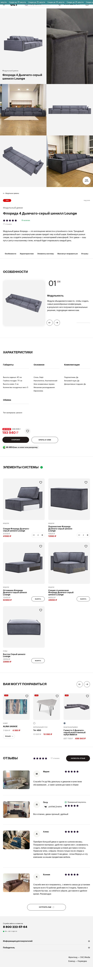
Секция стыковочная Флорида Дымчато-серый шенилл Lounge (61, 592)
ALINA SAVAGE (10, 726)
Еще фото (87, 180)
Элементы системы (45, 253)
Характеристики (27, 253)
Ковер (5, 723)
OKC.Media (85, 957)
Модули (6, 523)
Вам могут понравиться (68, 253)
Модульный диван (71, 727)
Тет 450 (37, 730)
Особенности (10, 253)
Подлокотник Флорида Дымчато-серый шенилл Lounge (60, 529)
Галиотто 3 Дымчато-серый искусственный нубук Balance (74, 732)
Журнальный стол (40, 727)
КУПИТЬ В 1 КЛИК (45, 440)
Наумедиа (82, 961)
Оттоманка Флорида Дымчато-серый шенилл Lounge (15, 592)
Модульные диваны (12, 193)
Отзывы (84, 253)
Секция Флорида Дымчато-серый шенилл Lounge (16, 530)
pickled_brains (55, 807)
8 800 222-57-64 (15, 926)
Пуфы (5, 651)
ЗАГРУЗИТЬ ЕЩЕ (45, 907)
